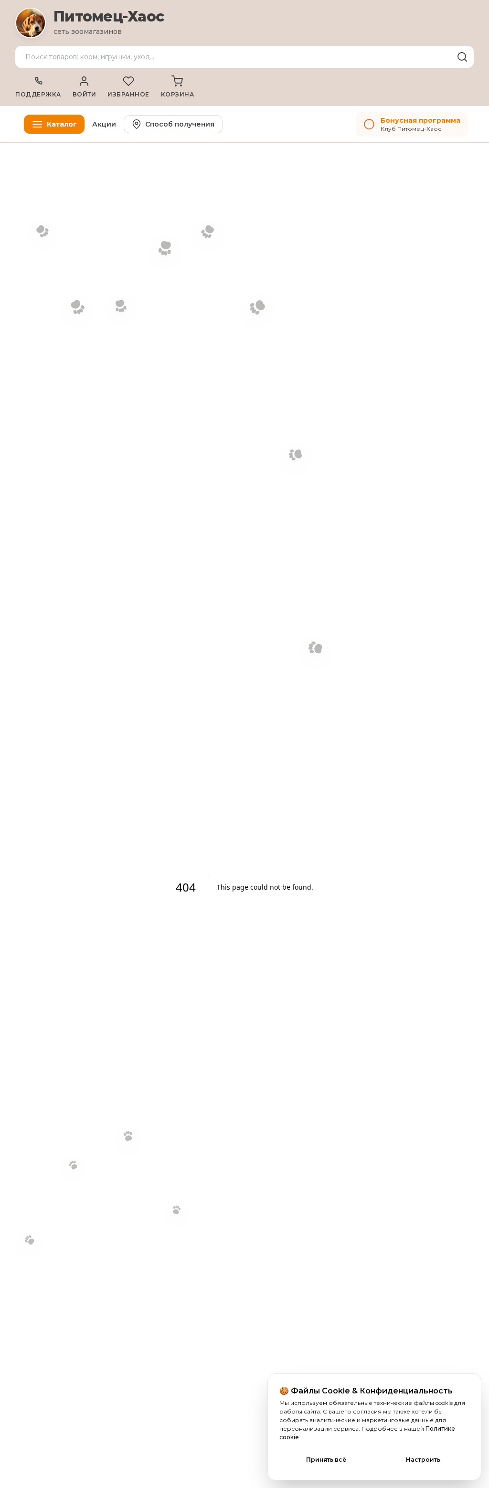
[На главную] (30, 23)
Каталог (62, 124)
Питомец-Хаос (108, 16)
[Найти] (462, 57)
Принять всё (326, 1459)
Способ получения (179, 124)
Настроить (423, 1459)
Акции (104, 124)
